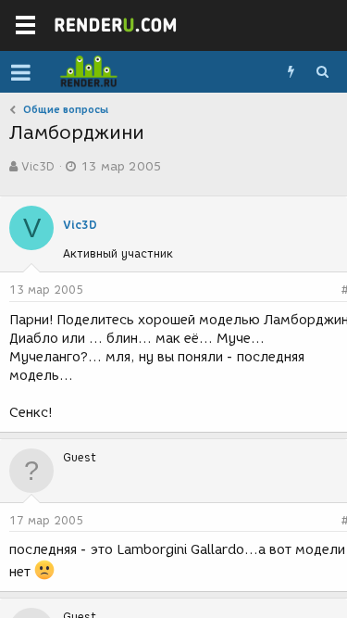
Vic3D (38, 166)
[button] (21, 72)
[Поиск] (322, 72)
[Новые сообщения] (290, 72)
